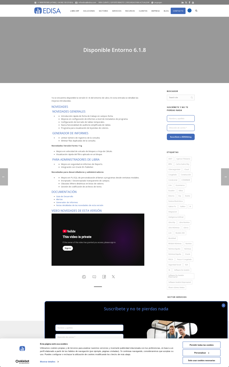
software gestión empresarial (179, 282)
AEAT (170, 159)
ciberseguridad (174, 169)
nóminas (187, 249)
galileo (182, 206)
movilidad (172, 238)
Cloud (186, 169)
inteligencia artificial (175, 217)
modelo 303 (180, 233)
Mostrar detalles (47, 362)
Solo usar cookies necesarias (201, 360)
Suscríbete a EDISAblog (180, 137)
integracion (172, 212)
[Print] (83, 276)
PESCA (170, 259)
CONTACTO (178, 11)
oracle (187, 254)
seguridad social (174, 265)
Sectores (103, 11)
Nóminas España (174, 254)
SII (169, 270)
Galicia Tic (172, 206)
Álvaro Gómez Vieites (176, 287)
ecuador (171, 190)
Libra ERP (74, 11)
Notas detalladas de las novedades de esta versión (79, 205)
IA (190, 206)
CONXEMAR (185, 180)
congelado (172, 175)
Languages (158, 2)
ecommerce (180, 185)
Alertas (59, 199)
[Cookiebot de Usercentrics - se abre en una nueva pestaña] (22, 362)
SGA (186, 265)
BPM (170, 164)
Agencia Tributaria (183, 159)
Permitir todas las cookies (202, 345)
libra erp (171, 222)
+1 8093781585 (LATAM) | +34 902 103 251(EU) (55, 2)
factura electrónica (175, 201)
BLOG (166, 11)
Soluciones (89, 11)
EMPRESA (155, 11)
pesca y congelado (184, 259)
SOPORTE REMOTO (117, 2)
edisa (181, 190)
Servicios (116, 11)
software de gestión (182, 270)
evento (187, 196)
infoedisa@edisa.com (87, 2)
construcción (186, 175)
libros (186, 228)
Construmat (172, 180)
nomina (188, 243)
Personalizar (200, 353)
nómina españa (174, 249)
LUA (169, 233)
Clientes (143, 11)
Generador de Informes (67, 202)
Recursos (130, 11)
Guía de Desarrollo (64, 196)
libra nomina (184, 222)
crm (170, 185)
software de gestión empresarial (176, 276)
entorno (171, 196)
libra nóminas (173, 228)
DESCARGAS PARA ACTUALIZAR (137, 2)
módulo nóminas (174, 243)
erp (180, 196)
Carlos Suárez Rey (182, 164)
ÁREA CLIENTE (103, 2)
